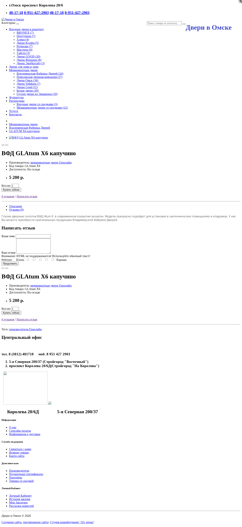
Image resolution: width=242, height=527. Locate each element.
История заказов (19, 499)
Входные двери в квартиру (26, 29)
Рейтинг (7, 259)
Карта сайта (16, 456)
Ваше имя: (8, 236)
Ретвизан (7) (25, 46)
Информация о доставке (24, 434)
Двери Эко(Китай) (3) (31, 63)
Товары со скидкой (21, 481)
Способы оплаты (20, 430)
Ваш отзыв (9, 252)
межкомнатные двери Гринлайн (51, 162)
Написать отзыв (27, 196)
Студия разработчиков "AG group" (72, 522)
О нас (12, 427)
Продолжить (10, 263)
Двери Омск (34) (27, 80)
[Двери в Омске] (13, 19)
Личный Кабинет (20, 495)
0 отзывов (8, 196)
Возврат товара (19, 452)
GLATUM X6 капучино (24, 131)
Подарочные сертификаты (26, 474)
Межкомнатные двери (23, 70)
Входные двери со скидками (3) (37, 104)
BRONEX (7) (25, 32)
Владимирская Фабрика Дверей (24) (40, 73)
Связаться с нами (20, 449)
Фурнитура (16, 97)
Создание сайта (12, 522)
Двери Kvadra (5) (28, 42)
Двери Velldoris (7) (28, 83)
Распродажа (16, 100)
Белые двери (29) (28, 90)
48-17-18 (16, 12)
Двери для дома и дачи (23, 66)
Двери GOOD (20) (28, 56)
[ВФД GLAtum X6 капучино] (28, 137)
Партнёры (15, 477)
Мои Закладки (18, 502)
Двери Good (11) (27, 87)
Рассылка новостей (21, 506)
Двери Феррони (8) (29, 60)
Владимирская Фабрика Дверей (29, 127)
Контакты (15, 114)
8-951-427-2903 (36, 12)
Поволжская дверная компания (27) (39, 77)
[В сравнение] (6, 145)
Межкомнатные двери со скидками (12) (42, 107)
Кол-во (6, 185)
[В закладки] (3, 145)
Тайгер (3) (23, 53)
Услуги (13, 111)
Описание (15, 206)
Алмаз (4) (23, 39)
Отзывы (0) (16, 209)
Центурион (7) (26, 36)
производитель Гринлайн (25, 329)
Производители (19, 470)
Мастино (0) (24, 49)
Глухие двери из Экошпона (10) (37, 94)
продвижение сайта (35, 522)
